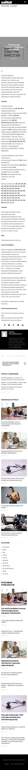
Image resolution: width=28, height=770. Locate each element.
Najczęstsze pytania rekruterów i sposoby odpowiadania (12, 452)
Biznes (4, 549)
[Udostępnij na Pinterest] (18, 325)
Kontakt (6, 764)
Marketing (5, 560)
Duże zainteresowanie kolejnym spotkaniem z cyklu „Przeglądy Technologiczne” (10, 363)
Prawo (4, 571)
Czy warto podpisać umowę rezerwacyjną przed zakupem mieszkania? (11, 424)
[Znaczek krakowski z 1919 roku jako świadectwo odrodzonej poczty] (14, 467)
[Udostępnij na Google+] (13, 325)
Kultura (5, 557)
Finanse (5, 555)
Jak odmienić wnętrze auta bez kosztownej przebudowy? (11, 534)
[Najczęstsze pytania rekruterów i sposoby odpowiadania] (14, 440)
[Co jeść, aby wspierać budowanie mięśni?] (14, 495)
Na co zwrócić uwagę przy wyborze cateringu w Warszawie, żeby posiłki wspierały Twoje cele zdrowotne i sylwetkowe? (13, 740)
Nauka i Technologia (8, 568)
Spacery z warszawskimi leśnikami (17, 356)
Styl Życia (5, 573)
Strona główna (5, 6)
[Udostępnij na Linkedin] (22, 325)
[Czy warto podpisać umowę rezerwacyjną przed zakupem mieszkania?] (14, 411)
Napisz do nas (17, 347)
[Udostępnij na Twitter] (9, 325)
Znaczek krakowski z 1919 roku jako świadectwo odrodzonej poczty (12, 479)
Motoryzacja (6, 565)
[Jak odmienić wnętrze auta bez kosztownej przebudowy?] (14, 522)
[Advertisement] (14, 23)
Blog (4, 552)
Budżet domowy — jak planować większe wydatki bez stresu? (12, 632)
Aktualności (14, 58)
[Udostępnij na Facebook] (4, 325)
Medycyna (5, 563)
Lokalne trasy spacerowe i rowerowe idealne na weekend (13, 728)
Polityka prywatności (17, 764)
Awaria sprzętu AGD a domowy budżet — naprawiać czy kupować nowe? (12, 685)
